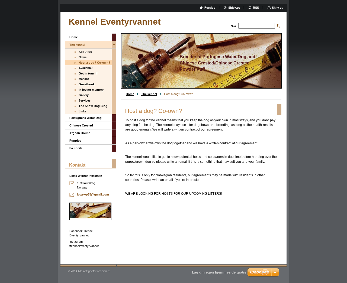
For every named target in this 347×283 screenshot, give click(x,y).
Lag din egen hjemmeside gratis (219, 272)
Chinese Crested (81, 125)
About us (85, 51)
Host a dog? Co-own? (94, 62)
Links (82, 111)
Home (130, 94)
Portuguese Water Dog (85, 117)
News (82, 57)
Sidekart (234, 7)
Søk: (234, 26)
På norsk (75, 148)
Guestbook (87, 84)
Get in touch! (88, 73)
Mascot (84, 78)
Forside (209, 7)
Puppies (75, 140)
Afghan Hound (80, 133)
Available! (86, 68)
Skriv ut (277, 7)
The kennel (149, 94)
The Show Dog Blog (93, 106)
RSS (256, 7)
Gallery (84, 95)
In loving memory (91, 89)
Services (85, 100)
